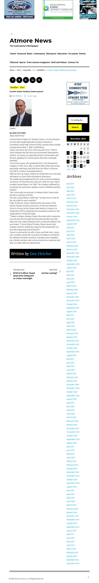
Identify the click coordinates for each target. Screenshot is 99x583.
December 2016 (73, 560)
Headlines (41, 70)
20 (75, 161)
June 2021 (70, 363)
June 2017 (70, 538)
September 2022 (73, 308)
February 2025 (72, 202)
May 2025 (70, 191)
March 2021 (71, 373)
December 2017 (73, 516)
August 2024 (72, 224)
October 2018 (72, 479)
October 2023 (72, 260)
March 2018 (71, 505)
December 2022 (73, 297)
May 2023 (70, 278)
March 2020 (71, 417)
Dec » (74, 169)
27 (75, 166)
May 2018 (70, 498)
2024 (19, 70)
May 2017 (70, 541)
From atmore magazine (38, 62)
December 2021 (73, 341)
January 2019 (72, 468)
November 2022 (73, 300)
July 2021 (70, 359)
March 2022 (71, 330)
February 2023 (72, 289)
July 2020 (70, 403)
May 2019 (70, 454)
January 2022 (72, 337)
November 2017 (73, 519)
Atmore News (31, 40)
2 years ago (32, 96)
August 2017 (72, 530)
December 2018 (73, 472)
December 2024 (73, 209)
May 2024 (70, 235)
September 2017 (73, 527)
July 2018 (70, 490)
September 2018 (73, 483)
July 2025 (70, 184)
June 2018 (70, 494)
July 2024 (70, 227)
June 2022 (70, 319)
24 (88, 161)
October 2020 (72, 392)
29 (81, 166)
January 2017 (72, 556)
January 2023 (72, 293)
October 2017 (72, 523)
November (27, 70)
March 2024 (71, 242)
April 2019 (71, 457)
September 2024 (73, 220)
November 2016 (73, 563)
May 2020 (70, 410)
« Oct (69, 169)
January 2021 (72, 381)
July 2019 (70, 446)
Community (39, 53)
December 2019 (73, 428)
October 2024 (72, 216)
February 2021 (72, 377)
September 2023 (73, 264)
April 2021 (71, 370)
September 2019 (73, 439)
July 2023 (70, 271)
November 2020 (73, 388)
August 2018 (72, 487)
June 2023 (70, 275)
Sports (22, 62)
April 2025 (71, 194)
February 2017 (72, 552)
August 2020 (72, 399)
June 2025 (70, 187)
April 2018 (71, 501)
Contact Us (73, 62)
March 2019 (71, 461)
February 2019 (72, 465)
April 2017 (71, 545)
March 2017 (71, 549)
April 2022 (71, 326)
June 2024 (70, 231)
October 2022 (72, 304)
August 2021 (72, 355)
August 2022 (72, 311)
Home (13, 53)
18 (68, 161)
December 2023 (73, 253)
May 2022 (70, 322)
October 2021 (72, 348)
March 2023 (71, 286)
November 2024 (73, 213)
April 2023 (71, 282)
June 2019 (70, 450)
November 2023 (73, 257)
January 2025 (72, 205)
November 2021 (73, 344)
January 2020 (72, 425)
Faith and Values (59, 62)
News (29, 53)
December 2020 (73, 384)
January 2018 (72, 512)
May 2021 (70, 366)
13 (75, 157)
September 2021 (73, 352)
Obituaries (51, 53)
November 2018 (73, 476)
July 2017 (70, 534)
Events (82, 53)
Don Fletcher (17, 96)
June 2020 (70, 406)
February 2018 (72, 509)
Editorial (14, 62)
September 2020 (73, 395)
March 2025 (71, 198)
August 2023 (72, 268)
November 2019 (73, 432)
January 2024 (72, 249)
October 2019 (72, 436)
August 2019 (72, 443)
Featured (21, 53)
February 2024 (72, 246)
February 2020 (72, 421)
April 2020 (71, 414)
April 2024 (71, 238)
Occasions (73, 53)
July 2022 (70, 315)
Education (62, 53)
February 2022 (72, 333)
